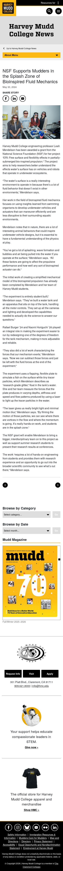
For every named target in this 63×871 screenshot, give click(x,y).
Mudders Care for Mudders (33, 838)
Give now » (31, 747)
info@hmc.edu (40, 686)
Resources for (48, 2)
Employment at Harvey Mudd (38, 848)
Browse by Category (19, 508)
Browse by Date (15, 524)
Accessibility (9, 844)
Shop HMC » (31, 810)
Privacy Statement (43, 841)
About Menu (11, 55)
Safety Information (17, 834)
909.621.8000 (22, 686)
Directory (26, 841)
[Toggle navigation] (58, 11)
